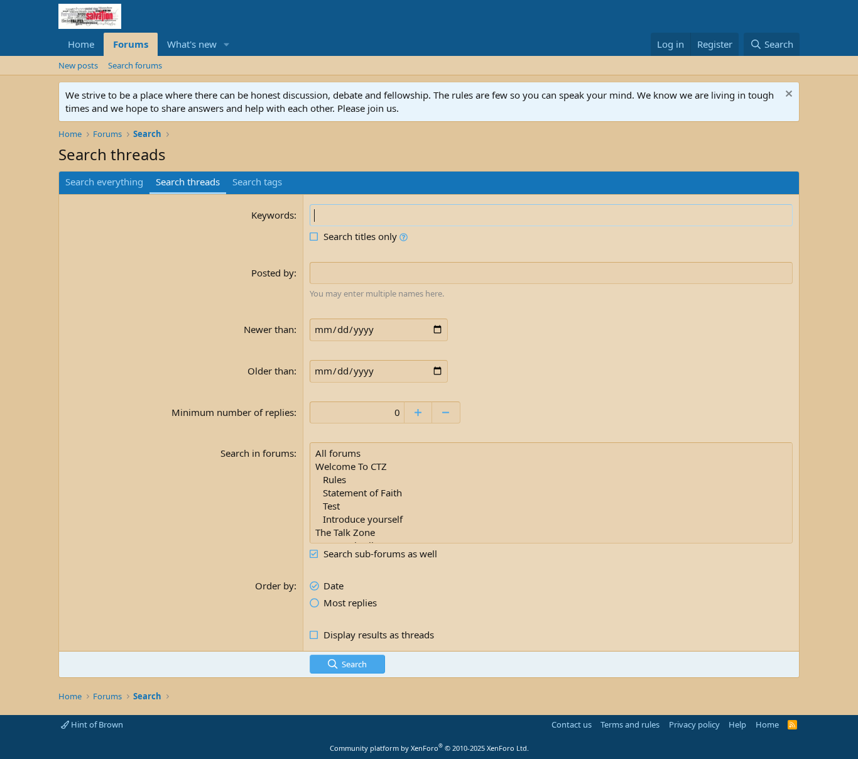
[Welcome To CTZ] (551, 466)
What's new (192, 44)
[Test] (551, 506)
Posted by (272, 272)
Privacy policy (694, 724)
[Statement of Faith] (551, 493)
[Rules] (551, 479)
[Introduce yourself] (551, 519)
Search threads (188, 181)
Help (737, 724)
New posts (78, 65)
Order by (274, 585)
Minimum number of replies (232, 412)
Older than (270, 370)
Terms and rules (630, 724)
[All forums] (551, 453)
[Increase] (418, 412)
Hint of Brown (96, 724)
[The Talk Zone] (551, 532)
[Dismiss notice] (787, 95)
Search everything (104, 181)
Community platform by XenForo (429, 748)
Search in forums (257, 453)
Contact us (571, 724)
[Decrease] (446, 412)
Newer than (269, 329)
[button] (227, 44)
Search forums (135, 65)
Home (81, 44)
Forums (130, 44)
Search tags (257, 181)
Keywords (272, 215)
